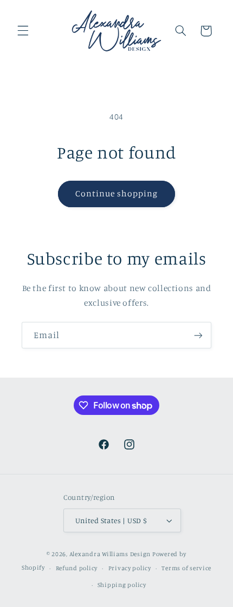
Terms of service (186, 568)
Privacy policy (129, 568)
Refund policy (77, 568)
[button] (22, 30)
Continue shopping (116, 193)
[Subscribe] (198, 335)
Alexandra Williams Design (110, 554)
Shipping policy (122, 585)
